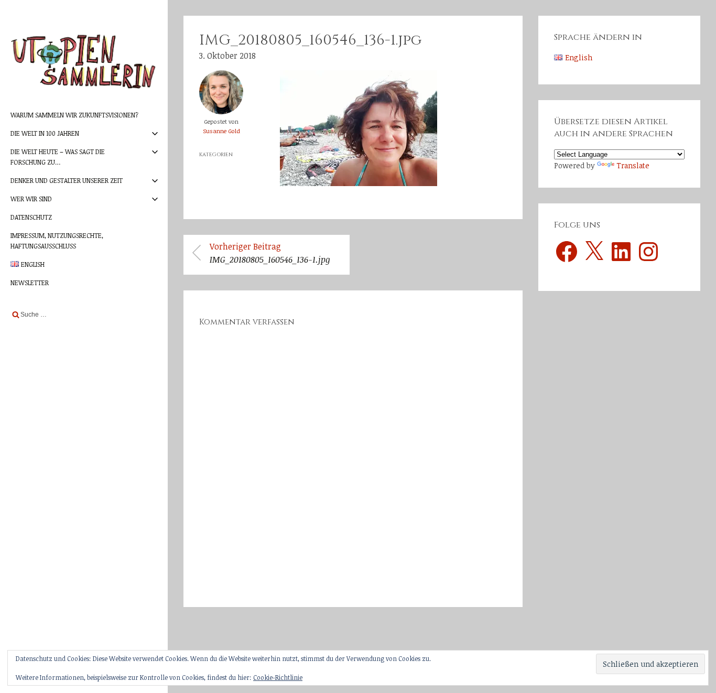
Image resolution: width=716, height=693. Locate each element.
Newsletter (29, 282)
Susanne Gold (221, 131)
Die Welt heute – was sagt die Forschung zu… (57, 156)
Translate (632, 165)
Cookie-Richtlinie (277, 677)
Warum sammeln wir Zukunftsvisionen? (74, 115)
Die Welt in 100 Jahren (44, 133)
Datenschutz (31, 217)
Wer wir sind (31, 198)
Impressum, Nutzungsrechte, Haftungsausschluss (56, 240)
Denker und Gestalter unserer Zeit (66, 180)
